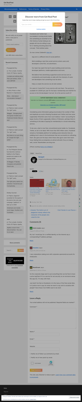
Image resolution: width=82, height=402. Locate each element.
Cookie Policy (33, 399)
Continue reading (41, 29)
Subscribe (57, 24)
